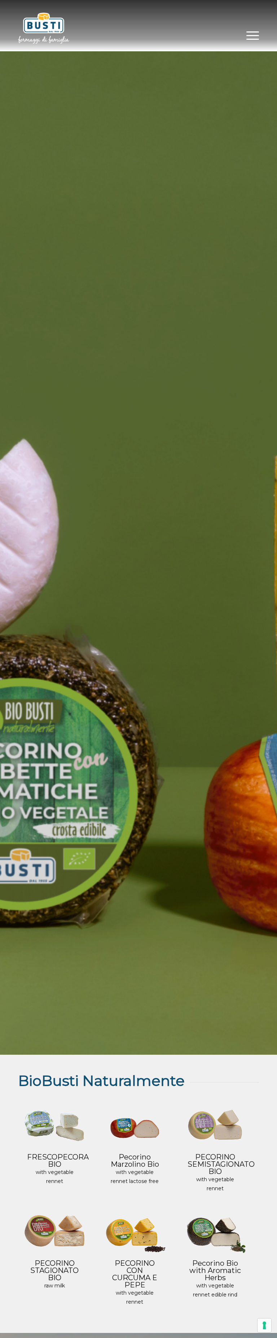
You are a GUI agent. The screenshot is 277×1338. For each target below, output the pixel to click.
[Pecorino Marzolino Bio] (135, 1125)
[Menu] (249, 34)
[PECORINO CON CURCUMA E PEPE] (135, 1231)
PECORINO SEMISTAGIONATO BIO (221, 1164)
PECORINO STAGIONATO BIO (54, 1270)
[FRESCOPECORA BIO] (54, 1125)
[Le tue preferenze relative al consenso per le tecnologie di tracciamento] (264, 1325)
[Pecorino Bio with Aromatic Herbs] (215, 1231)
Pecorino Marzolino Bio (135, 1161)
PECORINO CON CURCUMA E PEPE (134, 1274)
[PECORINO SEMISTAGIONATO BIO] (215, 1125)
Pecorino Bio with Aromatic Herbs (215, 1270)
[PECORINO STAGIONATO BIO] (54, 1231)
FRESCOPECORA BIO (58, 1161)
